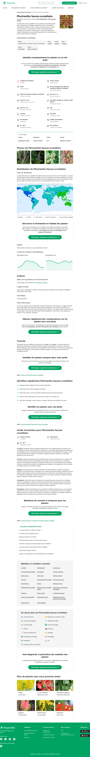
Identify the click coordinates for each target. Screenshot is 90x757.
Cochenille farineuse (58, 593)
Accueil (5, 8)
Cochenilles (40, 572)
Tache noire (40, 576)
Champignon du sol (42, 597)
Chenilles (23, 568)
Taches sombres (57, 576)
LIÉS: (30, 375)
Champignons (25, 583)
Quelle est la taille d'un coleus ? (28, 537)
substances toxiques (41, 282)
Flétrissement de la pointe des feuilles (60, 588)
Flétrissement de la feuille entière (44, 588)
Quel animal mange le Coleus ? (28, 550)
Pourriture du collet (58, 579)
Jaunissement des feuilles (44, 579)
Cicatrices (24, 593)
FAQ (62, 730)
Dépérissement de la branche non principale (59, 598)
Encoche (23, 579)
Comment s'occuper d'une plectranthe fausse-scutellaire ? (35, 543)
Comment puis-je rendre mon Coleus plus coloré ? (33, 540)
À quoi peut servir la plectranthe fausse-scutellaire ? (33, 547)
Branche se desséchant (27, 597)
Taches (39, 583)
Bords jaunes (24, 576)
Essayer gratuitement (69, 3)
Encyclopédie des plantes (24, 12)
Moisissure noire (57, 583)
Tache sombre (41, 593)
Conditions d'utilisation (48, 734)
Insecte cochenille (58, 572)
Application (71, 8)
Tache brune (56, 568)
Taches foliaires (41, 603)
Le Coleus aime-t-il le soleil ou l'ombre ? (30, 530)
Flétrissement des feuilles (28, 587)
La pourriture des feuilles (28, 572)
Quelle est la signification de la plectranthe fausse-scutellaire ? (36, 554)
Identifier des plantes (58, 8)
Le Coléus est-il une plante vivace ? (29, 533)
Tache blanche (25, 603)
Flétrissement (41, 568)
